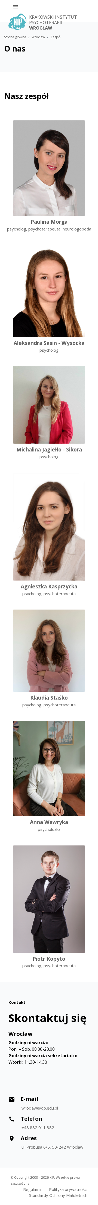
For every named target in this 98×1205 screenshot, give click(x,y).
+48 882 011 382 (38, 1127)
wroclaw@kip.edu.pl (40, 1108)
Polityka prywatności (68, 1189)
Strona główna (15, 37)
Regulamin (32, 1189)
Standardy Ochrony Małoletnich (58, 1195)
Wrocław (38, 37)
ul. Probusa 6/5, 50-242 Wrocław (52, 1147)
